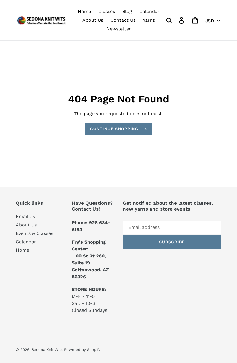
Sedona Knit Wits (47, 349)
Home (22, 250)
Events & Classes (34, 233)
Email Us (25, 216)
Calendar (26, 241)
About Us (26, 225)
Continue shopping (114, 128)
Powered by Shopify (82, 349)
